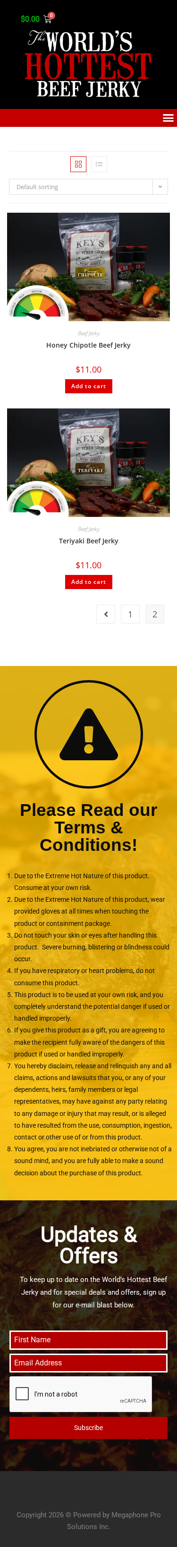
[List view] (99, 164)
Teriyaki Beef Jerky (88, 540)
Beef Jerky (89, 333)
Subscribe (88, 1427)
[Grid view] (78, 164)
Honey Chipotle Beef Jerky (88, 345)
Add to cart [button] (88, 386)
